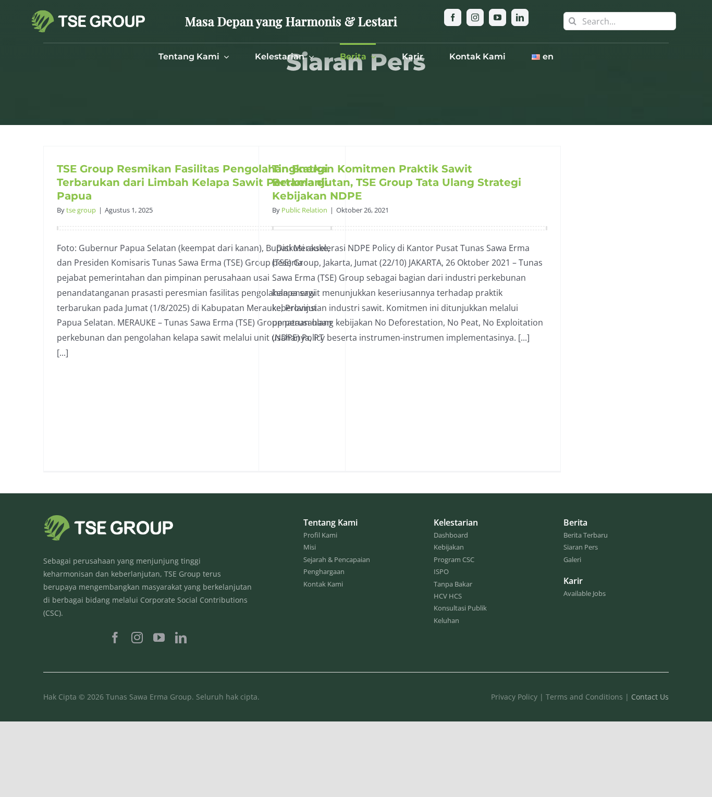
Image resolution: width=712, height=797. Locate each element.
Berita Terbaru (585, 535)
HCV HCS (448, 596)
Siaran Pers (580, 547)
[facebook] (452, 17)
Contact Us (650, 697)
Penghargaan (324, 571)
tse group (81, 210)
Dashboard (451, 535)
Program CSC (454, 559)
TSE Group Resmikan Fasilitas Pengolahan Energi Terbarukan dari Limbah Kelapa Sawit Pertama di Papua (192, 182)
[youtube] (497, 17)
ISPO (441, 571)
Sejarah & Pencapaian (336, 559)
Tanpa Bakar (453, 584)
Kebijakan (449, 547)
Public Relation (304, 210)
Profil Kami (320, 535)
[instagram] (475, 17)
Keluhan (446, 620)
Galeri (572, 559)
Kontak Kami (323, 584)
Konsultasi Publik (460, 608)
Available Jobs (584, 593)
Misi (309, 547)
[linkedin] (520, 17)
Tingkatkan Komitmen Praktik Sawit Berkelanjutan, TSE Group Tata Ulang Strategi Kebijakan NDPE (396, 182)
